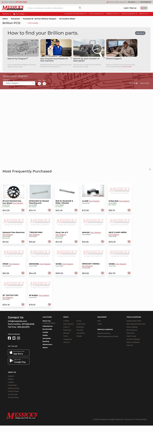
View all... (66, 342)
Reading (46, 341)
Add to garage (33, 23)
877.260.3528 (28, 324)
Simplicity (80, 327)
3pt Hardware (131, 330)
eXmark (66, 333)
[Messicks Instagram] (18, 338)
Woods (79, 336)
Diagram (6, 80)
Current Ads (12, 394)
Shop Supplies (131, 327)
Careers (11, 382)
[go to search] (103, 60)
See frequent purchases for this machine (54, 60)
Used (99, 324)
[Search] (80, 8)
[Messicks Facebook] (9, 338)
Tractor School (13, 391)
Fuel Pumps (131, 336)
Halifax (45, 335)
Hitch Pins (130, 333)
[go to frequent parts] (71, 60)
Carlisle (45, 332)
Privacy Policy (13, 397)
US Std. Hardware (133, 339)
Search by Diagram (17, 59)
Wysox (45, 347)
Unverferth (80, 333)
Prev (39, 80)
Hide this (139, 33)
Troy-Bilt (79, 330)
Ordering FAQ (13, 388)
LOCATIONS (47, 317)
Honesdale (47, 338)
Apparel (11, 376)
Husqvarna (67, 339)
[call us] (121, 48)
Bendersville (47, 329)
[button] (144, 8)
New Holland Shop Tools (135, 324)
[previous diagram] (39, 83)
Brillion (5, 19)
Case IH (66, 327)
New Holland (68, 324)
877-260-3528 (21, 2)
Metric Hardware (132, 342)
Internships (12, 385)
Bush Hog (67, 330)
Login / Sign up (130, 8)
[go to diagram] (23, 48)
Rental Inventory (103, 333)
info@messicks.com (17, 321)
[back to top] (150, 170)
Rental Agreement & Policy (107, 336)
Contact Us (129, 419)
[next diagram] (44, 83)
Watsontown (47, 344)
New (99, 321)
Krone (78, 321)
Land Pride (80, 324)
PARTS (65, 317)
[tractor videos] (13, 338)
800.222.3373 (23, 327)
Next (44, 80)
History (10, 379)
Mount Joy (47, 321)
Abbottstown (48, 326)
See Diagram (18, 203)
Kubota (66, 321)
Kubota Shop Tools (133, 321)
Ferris (65, 336)
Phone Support (114, 59)
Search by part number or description (86, 60)
